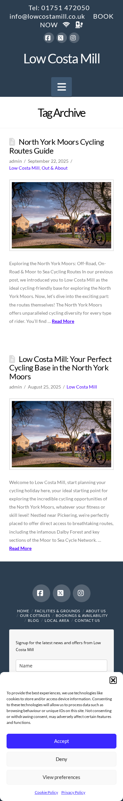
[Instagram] (74, 37)
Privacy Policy (73, 792)
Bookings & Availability (82, 615)
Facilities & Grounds (57, 611)
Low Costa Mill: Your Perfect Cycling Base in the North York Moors (60, 367)
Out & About (55, 168)
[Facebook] (49, 37)
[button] (113, 680)
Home (23, 611)
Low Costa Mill (61, 58)
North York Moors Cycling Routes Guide (56, 146)
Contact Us (87, 620)
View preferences (61, 777)
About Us (96, 611)
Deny (61, 759)
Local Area (57, 620)
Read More (63, 321)
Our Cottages (35, 615)
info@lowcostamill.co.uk (47, 16)
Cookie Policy (46, 792)
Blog (33, 620)
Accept (61, 741)
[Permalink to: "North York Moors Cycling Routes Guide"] (61, 215)
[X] (61, 37)
